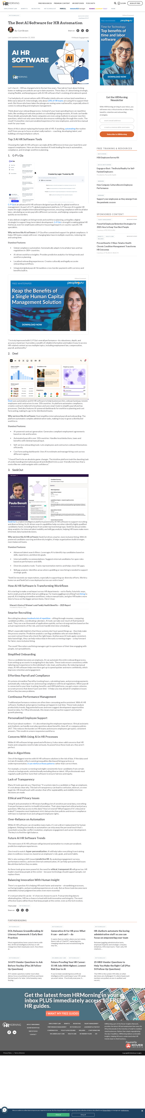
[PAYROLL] (63, 9)
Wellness (82, 1030)
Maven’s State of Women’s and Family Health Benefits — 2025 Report (40, 605)
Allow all (58, 1115)
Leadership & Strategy (92, 1027)
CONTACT (33, 1034)
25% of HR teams (55, 100)
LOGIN (123, 3)
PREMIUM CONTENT (62, 3)
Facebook (8, 1032)
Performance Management (57, 1027)
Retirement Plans (86, 1033)
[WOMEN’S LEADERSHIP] (98, 9)
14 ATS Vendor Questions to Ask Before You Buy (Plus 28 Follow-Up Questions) (25, 965)
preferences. (125, 1110)
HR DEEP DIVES (78, 3)
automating (70, 128)
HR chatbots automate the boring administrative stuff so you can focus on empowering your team (111, 934)
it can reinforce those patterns (41, 763)
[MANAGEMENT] (77, 9)
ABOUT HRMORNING (33, 1024)
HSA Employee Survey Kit (108, 157)
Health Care (72, 1033)
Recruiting (77, 1023)
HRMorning (10, 3)
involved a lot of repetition (39, 618)
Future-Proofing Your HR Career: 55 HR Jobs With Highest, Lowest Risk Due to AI (68, 965)
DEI (96, 1033)
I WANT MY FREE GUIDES (62, 1013)
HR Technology (14, 15)
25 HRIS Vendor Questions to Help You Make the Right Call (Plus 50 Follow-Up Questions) (112, 965)
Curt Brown (23, 30)
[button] (4, 1110)
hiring (82, 594)
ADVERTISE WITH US (33, 1027)
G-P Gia (11, 204)
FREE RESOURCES (45, 3)
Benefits (67, 1023)
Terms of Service (19, 1053)
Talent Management (91, 1023)
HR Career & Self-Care (59, 958)
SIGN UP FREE (135, 3)
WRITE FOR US (33, 1031)
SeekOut (12, 521)
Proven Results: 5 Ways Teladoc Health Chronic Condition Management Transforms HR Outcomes (116, 246)
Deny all (83, 1115)
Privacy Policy (7, 1053)
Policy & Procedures (68, 1030)
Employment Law (55, 1023)
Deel (10, 401)
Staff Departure (94, 1030)
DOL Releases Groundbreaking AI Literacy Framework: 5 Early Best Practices (25, 934)
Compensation (52, 1030)
